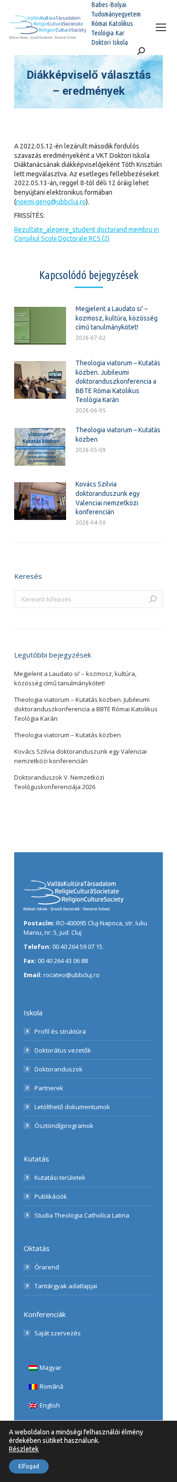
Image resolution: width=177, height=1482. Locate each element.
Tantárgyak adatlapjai (65, 1286)
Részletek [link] (24, 1449)
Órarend (46, 1267)
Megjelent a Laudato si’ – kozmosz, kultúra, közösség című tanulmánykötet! (117, 318)
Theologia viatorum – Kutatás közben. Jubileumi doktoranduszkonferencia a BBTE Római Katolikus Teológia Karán (118, 381)
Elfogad (28, 1466)
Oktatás (37, 1248)
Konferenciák (45, 1314)
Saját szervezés (57, 1333)
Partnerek (48, 1088)
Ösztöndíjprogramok (63, 1125)
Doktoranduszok (58, 1069)
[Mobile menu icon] (161, 27)
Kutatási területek (59, 1177)
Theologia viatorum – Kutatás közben (118, 434)
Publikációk (50, 1196)
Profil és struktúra (60, 1031)
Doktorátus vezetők (62, 1050)
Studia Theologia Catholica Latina (81, 1215)
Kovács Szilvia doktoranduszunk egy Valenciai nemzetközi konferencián (108, 498)
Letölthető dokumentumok (72, 1107)
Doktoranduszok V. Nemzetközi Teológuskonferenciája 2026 (59, 782)
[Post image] (40, 326)
